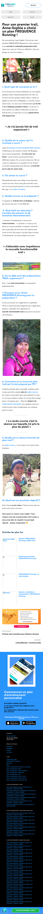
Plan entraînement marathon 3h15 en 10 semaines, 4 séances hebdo (18, 847)
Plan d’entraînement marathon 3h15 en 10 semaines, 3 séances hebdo (19, 843)
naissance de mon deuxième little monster (24, 147)
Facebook (9, 747)
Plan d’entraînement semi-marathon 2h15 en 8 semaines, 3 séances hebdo (20, 835)
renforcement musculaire (11, 404)
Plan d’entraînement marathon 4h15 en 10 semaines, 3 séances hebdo (19, 892)
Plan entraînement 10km (13, 769)
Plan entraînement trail (13, 775)
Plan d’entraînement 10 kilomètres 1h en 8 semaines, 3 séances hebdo (19, 802)
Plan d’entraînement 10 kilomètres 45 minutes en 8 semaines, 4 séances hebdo (21, 798)
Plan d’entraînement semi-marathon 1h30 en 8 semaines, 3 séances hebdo (20, 814)
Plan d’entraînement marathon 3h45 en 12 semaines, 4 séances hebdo (19, 875)
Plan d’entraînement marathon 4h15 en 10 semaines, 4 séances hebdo (19, 895)
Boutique (9, 763)
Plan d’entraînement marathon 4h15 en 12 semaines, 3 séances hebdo (19, 899)
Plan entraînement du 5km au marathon (18, 767)
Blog (7, 765)
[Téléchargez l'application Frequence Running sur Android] (28, 724)
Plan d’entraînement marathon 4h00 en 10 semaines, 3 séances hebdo (19, 878)
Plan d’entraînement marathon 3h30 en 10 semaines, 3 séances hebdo (19, 850)
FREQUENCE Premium (13, 761)
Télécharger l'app (25, 910)
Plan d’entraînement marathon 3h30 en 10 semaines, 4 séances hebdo (19, 854)
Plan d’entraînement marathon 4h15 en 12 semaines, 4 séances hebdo (19, 902)
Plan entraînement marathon (15, 773)
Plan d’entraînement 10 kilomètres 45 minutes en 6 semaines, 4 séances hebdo (21, 791)
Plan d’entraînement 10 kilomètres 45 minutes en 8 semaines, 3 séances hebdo (21, 795)
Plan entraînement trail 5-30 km (16, 776)
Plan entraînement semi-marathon (16, 771)
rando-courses (32, 392)
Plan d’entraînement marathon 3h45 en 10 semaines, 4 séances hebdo (19, 868)
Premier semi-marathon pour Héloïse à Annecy (20, 634)
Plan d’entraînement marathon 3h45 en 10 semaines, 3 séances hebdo (19, 864)
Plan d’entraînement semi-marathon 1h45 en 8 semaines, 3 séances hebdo (20, 821)
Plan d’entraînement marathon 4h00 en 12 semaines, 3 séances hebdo (19, 885)
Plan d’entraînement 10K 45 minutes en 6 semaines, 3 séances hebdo (19, 788)
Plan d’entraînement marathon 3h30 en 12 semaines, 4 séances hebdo (19, 861)
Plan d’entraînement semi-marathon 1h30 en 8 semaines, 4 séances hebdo (20, 817)
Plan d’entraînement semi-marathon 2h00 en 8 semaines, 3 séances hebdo (20, 828)
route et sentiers (19, 189)
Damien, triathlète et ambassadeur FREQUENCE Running (29, 594)
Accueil (33, 5)
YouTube (9, 752)
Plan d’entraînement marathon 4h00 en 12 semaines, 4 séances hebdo (19, 888)
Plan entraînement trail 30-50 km (16, 778)
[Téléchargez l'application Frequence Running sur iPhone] (12, 724)
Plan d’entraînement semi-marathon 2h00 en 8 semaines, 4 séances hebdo (20, 831)
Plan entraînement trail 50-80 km (16, 780)
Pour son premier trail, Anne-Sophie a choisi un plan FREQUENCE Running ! (20, 30)
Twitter (8, 750)
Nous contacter (11, 736)
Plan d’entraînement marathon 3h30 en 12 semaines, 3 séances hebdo (19, 857)
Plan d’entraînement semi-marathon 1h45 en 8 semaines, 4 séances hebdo (20, 824)
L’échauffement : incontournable (28, 643)
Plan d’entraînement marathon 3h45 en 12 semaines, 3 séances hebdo (19, 871)
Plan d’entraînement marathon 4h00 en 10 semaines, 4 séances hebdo (19, 881)
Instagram (9, 749)
